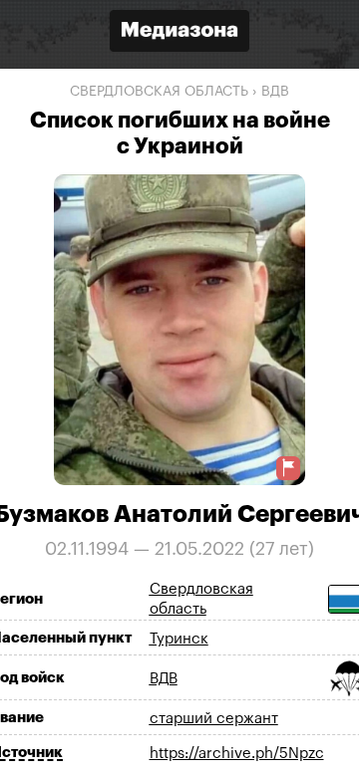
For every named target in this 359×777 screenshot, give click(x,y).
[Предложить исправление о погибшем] (288, 467)
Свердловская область (159, 92)
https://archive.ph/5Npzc (237, 753)
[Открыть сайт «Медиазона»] (179, 33)
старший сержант (214, 718)
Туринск (179, 639)
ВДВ (275, 92)
